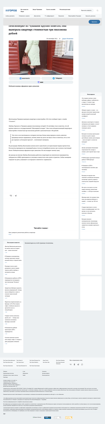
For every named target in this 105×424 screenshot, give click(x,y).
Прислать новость (86, 10)
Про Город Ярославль (8, 362)
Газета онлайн (50, 9)
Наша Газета (45, 360)
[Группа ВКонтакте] (25, 78)
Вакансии (61, 16)
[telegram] (16, 196)
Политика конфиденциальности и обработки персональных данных (18, 401)
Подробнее (44, 399)
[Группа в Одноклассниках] (74, 364)
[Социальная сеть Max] (41, 82)
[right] (100, 16)
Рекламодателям (65, 9)
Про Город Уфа (46, 362)
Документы (37, 16)
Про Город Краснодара (35, 365)
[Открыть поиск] (97, 10)
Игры (22, 11)
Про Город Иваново (60, 360)
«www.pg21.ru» (14, 380)
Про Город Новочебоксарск (9, 360)
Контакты (44, 371)
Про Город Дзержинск (8, 365)
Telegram (5, 371)
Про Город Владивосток (22, 365)
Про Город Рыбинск (34, 362)
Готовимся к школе (24, 16)
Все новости (24, 9)
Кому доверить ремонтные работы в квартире (22, 233)
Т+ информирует (49, 16)
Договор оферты (45, 373)
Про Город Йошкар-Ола (35, 360)
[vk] (11, 196)
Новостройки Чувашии (74, 16)
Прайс (24, 375)
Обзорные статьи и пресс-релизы (10, 375)
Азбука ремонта (10, 16)
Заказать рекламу (91, 16)
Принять (94, 22)
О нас (24, 371)
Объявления (25, 373)
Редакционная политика (8, 373)
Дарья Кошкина (67, 38)
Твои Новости (20, 360)
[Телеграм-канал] (57, 78)
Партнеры (5, 377)
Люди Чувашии (37, 9)
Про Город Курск (20, 362)
